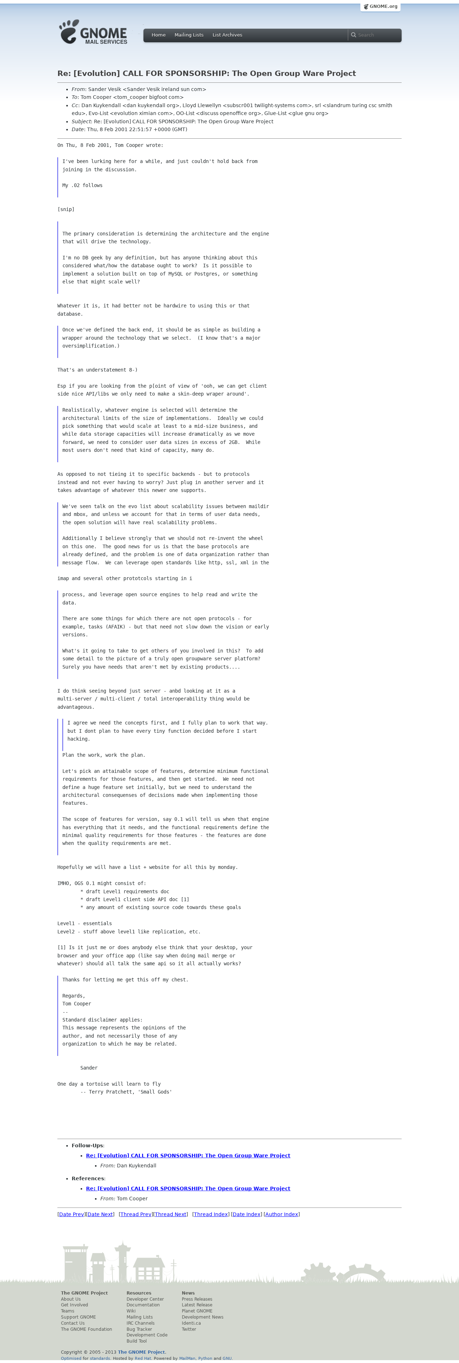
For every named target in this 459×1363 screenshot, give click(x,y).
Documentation (143, 1304)
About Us (71, 1299)
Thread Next (170, 1214)
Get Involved (74, 1304)
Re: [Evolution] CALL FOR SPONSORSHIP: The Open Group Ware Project (188, 1155)
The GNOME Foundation (86, 1329)
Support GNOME (78, 1317)
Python (205, 1358)
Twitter (189, 1329)
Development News (202, 1317)
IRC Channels (141, 1323)
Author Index (281, 1214)
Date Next (100, 1214)
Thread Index (211, 1214)
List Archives (227, 35)
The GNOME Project (84, 1293)
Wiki (131, 1311)
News (188, 1293)
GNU (227, 1358)
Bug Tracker (139, 1329)
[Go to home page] (104, 46)
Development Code (147, 1335)
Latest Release (197, 1304)
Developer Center (145, 1299)
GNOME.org (384, 6)
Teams (67, 1311)
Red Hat (143, 1358)
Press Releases (197, 1299)
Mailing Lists (189, 35)
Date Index (246, 1214)
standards (100, 1358)
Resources (139, 1293)
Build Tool (137, 1341)
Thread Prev (135, 1214)
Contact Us (73, 1323)
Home (159, 35)
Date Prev (71, 1214)
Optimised (71, 1358)
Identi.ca (191, 1323)
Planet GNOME (197, 1311)
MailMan (187, 1358)
